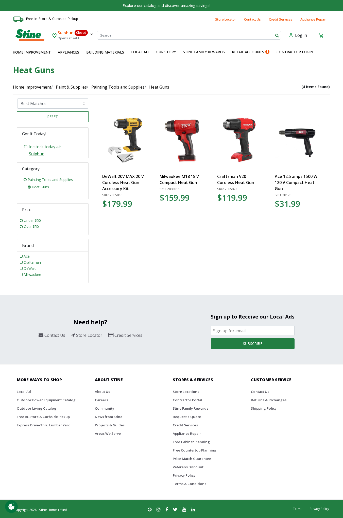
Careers (101, 400)
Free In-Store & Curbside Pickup (52, 18)
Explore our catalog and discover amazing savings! (166, 5)
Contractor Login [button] (295, 51)
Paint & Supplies (71, 87)
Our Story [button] (166, 51)
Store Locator (225, 19)
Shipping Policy (264, 408)
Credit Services (280, 19)
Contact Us (252, 19)
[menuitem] (31, 52)
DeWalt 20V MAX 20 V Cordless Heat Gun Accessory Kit (123, 182)
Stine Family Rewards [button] (204, 51)
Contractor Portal (187, 400)
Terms (297, 509)
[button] (31, 52)
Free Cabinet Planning (191, 442)
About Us (102, 391)
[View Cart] (321, 35)
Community (104, 408)
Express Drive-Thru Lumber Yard (44, 425)
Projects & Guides (110, 425)
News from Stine (108, 416)
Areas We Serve (108, 433)
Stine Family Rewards (190, 408)
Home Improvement (32, 87)
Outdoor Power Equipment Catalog (46, 400)
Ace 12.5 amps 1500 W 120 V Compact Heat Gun (296, 182)
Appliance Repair (313, 19)
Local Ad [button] (140, 51)
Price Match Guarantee (192, 458)
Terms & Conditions (189, 483)
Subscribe (252, 343)
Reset (52, 116)
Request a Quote (187, 416)
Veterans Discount (188, 467)
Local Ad (24, 391)
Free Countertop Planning (194, 450)
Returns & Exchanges (268, 400)
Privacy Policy (184, 475)
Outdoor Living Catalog (36, 408)
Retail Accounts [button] (248, 51)
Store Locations (186, 391)
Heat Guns (159, 87)
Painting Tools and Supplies (118, 87)
